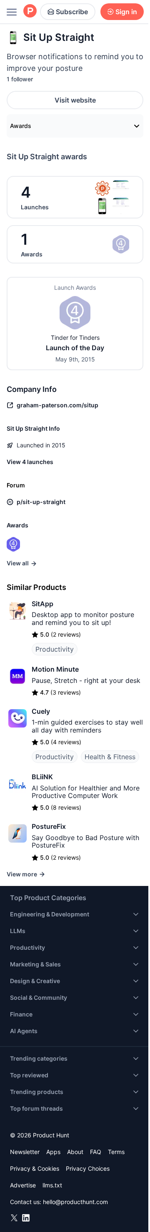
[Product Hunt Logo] (30, 11)
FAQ (95, 1151)
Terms (116, 1151)
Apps (53, 1151)
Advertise (23, 1185)
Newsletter (25, 1151)
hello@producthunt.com (75, 1201)
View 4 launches (30, 461)
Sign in (126, 12)
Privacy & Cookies (34, 1168)
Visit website (75, 100)
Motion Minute (55, 669)
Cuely (41, 711)
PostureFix (49, 826)
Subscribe (72, 12)
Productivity (54, 649)
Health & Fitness (110, 757)
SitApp (42, 604)
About (75, 1151)
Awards (20, 125)
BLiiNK (42, 777)
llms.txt (52, 1185)
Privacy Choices (88, 1168)
